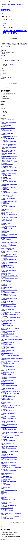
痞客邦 (10, 60)
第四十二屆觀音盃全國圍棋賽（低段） (9, 278)
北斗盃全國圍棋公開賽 (6, 178)
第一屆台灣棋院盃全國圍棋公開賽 (8, 187)
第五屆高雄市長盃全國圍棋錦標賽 (8, 413)
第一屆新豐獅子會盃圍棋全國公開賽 (9, 184)
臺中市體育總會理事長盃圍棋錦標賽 (9, 136)
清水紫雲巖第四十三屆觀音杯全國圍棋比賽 (10, 405)
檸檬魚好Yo (6, 10)
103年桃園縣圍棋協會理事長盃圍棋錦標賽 (10, 312)
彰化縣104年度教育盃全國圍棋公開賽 (9, 336)
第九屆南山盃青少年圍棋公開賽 (8, 331)
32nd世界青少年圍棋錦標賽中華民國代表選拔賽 (11, 339)
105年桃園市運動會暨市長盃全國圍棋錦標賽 (11, 467)
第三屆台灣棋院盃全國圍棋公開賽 (8, 470)
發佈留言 (2, 78)
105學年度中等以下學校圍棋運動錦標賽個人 (11, 516)
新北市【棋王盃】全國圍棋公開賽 (8, 245)
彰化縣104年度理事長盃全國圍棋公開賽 (10, 394)
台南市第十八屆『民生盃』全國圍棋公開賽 (10, 391)
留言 (13, 60)
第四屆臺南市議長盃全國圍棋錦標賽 (9, 424)
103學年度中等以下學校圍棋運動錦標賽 (10, 328)
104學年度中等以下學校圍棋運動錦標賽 (10, 435)
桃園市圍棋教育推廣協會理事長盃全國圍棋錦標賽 (12, 358)
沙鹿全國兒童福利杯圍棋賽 (7, 164)
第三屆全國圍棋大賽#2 (6, 487)
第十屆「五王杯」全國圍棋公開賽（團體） (10, 317)
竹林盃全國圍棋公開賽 (6, 175)
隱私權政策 (23, 522)
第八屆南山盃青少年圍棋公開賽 (8, 198)
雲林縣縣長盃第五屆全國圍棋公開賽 (9, 490)
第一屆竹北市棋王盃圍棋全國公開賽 (9, 262)
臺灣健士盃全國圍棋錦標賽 (7, 380)
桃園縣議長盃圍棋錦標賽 (6, 220)
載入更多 (2, 70)
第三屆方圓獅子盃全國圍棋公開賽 (8, 144)
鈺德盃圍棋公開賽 (5, 190)
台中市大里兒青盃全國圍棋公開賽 (8, 147)
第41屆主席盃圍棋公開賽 (6, 323)
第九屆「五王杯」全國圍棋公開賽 (8, 181)
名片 (4, 25)
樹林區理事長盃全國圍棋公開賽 (8, 153)
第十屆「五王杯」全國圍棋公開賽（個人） (10, 314)
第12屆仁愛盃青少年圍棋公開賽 (8, 206)
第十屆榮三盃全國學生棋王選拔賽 (8, 418)
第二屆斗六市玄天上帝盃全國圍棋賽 (9, 237)
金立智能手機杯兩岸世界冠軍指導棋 (9, 254)
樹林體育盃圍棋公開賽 (6, 284)
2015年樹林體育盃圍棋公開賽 (7, 408)
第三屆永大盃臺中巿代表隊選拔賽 (8, 465)
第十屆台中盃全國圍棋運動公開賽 (8, 306)
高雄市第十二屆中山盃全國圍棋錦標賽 (9, 451)
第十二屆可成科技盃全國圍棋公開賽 (9, 201)
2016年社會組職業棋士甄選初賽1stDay (9, 457)
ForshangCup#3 (4, 497)
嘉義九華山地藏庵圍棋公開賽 (7, 334)
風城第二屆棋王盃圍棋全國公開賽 (8, 369)
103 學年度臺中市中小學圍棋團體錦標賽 (10, 355)
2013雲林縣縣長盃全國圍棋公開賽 (8, 150)
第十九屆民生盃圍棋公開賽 (7, 476)
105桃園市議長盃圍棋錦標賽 (7, 473)
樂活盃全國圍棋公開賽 (6, 281)
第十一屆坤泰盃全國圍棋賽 (7, 228)
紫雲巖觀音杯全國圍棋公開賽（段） (9, 156)
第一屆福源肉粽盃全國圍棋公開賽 (8, 481)
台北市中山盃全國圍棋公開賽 (7, 350)
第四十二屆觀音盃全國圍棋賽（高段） (9, 276)
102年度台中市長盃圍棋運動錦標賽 (9, 161)
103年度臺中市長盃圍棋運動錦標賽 (9, 290)
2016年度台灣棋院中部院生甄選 (8, 416)
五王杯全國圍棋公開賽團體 (7, 510)
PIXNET (6, 522)
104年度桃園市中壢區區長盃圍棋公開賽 (10, 361)
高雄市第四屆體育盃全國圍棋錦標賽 (9, 256)
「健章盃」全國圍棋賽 (6, 239)
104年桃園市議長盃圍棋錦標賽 (8, 410)
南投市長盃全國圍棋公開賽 (7, 438)
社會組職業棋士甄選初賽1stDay (8, 372)
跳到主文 (3, 13)
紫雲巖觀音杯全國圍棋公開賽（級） (9, 158)
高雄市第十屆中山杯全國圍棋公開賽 (9, 234)
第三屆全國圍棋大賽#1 (6, 484)
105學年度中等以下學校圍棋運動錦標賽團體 (11, 513)
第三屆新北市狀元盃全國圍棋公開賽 (9, 298)
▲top (2, 68)
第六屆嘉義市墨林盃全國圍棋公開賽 (9, 427)
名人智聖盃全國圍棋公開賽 (7, 353)
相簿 (4, 22)
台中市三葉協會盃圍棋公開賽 (7, 342)
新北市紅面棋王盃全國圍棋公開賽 (8, 270)
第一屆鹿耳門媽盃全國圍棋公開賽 (8, 141)
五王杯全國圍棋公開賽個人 (7, 508)
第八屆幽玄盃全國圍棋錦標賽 (7, 366)
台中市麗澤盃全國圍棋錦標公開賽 (8, 226)
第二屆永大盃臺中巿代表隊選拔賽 (8, 259)
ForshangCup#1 (4, 492)
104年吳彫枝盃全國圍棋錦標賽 (8, 402)
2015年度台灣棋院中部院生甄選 (8, 292)
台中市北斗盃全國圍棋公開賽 (7, 119)
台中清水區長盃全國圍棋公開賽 (8, 128)
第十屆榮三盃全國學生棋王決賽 (8, 421)
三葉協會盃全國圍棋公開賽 (7, 209)
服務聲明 (14, 523)
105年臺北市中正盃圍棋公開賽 (8, 499)
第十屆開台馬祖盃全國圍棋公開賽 (8, 377)
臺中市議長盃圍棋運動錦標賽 (7, 364)
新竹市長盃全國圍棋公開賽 (7, 301)
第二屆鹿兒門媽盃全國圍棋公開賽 (8, 304)
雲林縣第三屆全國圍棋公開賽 (7, 267)
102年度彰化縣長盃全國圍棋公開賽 (9, 167)
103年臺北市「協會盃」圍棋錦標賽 (9, 251)
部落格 (4, 23)
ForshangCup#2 (4, 494)
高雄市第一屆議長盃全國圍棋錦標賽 (9, 446)
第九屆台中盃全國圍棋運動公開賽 (8, 173)
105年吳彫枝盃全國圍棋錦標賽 (8, 479)
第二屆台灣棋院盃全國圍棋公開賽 (8, 429)
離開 (7, 539)
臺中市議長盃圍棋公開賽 (6, 130)
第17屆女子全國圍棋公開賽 (7, 399)
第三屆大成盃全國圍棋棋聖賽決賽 (8, 505)
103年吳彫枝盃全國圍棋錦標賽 (8, 273)
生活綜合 (11, 19)
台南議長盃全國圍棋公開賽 (7, 454)
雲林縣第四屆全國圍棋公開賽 (7, 388)
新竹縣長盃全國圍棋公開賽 (7, 133)
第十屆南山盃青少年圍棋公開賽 (8, 440)
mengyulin (3, 53)
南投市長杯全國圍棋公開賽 (7, 195)
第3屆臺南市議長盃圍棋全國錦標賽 (9, 192)
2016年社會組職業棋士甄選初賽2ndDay (9, 459)
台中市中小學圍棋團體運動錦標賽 (8, 448)
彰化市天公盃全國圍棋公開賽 (7, 139)
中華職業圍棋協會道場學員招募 (8, 347)
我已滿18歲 (3, 539)
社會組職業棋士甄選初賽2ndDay (8, 374)
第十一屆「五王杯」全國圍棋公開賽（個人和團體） (12, 432)
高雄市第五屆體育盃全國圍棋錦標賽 (9, 385)
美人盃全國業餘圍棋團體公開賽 (8, 320)
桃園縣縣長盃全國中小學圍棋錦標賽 (9, 242)
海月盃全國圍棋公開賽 (6, 125)
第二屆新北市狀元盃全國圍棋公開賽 (9, 170)
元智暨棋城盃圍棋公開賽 (6, 287)
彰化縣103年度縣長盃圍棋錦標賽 (8, 295)
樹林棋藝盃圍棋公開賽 (6, 223)
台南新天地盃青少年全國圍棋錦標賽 (9, 214)
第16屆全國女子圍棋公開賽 (7, 265)
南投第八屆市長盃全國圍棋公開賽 (8, 122)
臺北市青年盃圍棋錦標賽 (6, 212)
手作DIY (11, 65)
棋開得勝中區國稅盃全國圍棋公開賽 (9, 217)
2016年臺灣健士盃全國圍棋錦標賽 (8, 462)
